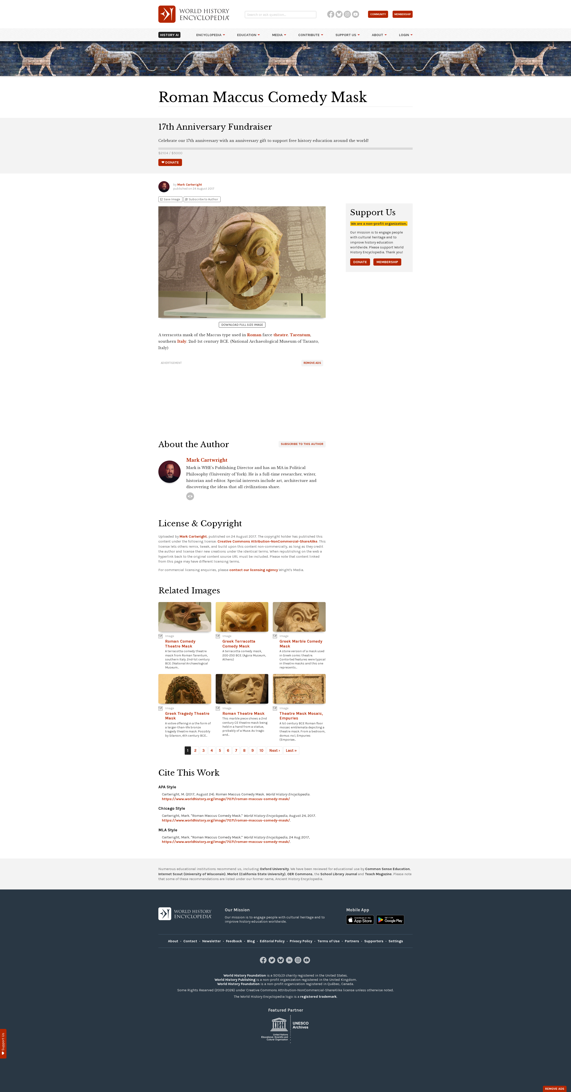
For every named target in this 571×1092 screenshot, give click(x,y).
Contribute (309, 35)
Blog (251, 941)
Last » (291, 750)
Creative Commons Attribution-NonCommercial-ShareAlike (267, 541)
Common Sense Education (387, 869)
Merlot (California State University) (256, 874)
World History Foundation (244, 975)
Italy (181, 341)
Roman (254, 335)
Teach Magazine (378, 874)
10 (261, 750)
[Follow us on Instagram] (298, 962)
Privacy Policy (301, 941)
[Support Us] (3, 1044)
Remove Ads (312, 363)
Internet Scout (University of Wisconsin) (192, 874)
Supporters (373, 941)
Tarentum (300, 335)
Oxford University (274, 869)
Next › (274, 750)
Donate (360, 262)
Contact (190, 941)
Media (277, 35)
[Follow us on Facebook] (264, 962)
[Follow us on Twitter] (272, 962)
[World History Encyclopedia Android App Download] (390, 920)
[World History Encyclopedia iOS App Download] (360, 920)
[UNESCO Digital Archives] (285, 1029)
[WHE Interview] (190, 496)
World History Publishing (235, 979)
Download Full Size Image (242, 325)
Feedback (234, 941)
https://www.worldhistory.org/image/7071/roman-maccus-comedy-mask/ (226, 799)
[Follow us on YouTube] (307, 962)
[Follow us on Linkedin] (290, 962)
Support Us (345, 35)
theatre (280, 335)
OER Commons (299, 874)
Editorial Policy (272, 941)
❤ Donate (170, 162)
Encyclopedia (208, 35)
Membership (387, 262)
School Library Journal (338, 874)
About (377, 35)
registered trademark (318, 996)
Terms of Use (328, 941)
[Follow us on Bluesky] (281, 962)
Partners (352, 941)
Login (404, 35)
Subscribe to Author (201, 199)
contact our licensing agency (253, 570)
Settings (396, 941)
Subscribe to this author (302, 444)
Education (246, 35)
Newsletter (211, 941)
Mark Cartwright (189, 184)
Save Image (169, 199)
